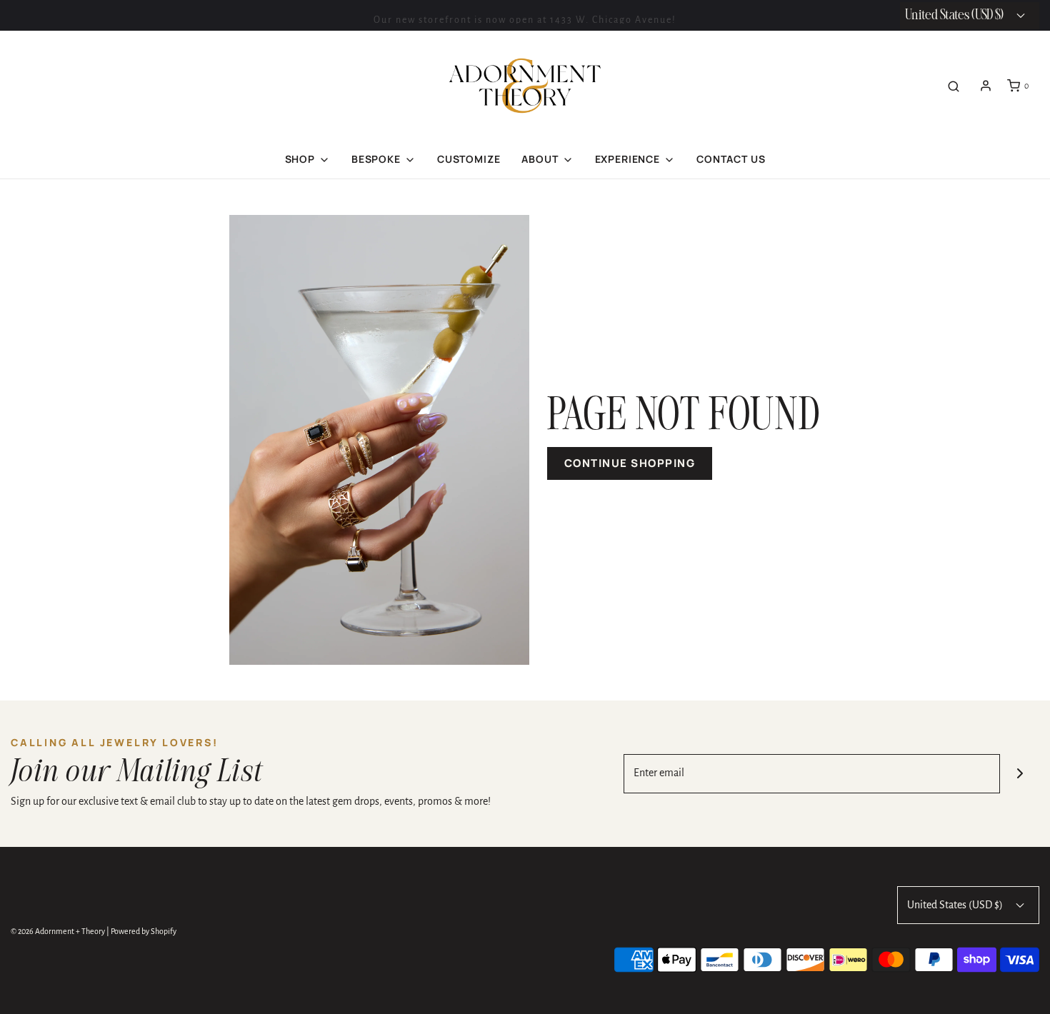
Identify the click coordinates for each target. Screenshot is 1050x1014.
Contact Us (730, 159)
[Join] (1019, 773)
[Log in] (985, 85)
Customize (469, 159)
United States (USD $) (956, 904)
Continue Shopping (630, 463)
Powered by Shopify (143, 931)
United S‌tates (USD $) (955, 15)
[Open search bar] (953, 86)
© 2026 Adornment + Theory (58, 931)
